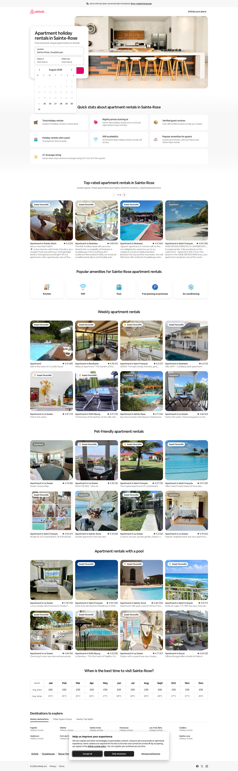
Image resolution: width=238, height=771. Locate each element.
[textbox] (47, 62)
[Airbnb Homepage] (37, 11)
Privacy (53, 766)
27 (55, 103)
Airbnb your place (197, 11)
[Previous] (114, 195)
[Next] (124, 195)
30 (72, 103)
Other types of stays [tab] (62, 719)
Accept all (87, 754)
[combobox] (59, 52)
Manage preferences (150, 754)
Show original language (141, 3)
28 (61, 103)
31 (39, 109)
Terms (61, 766)
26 (50, 103)
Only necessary (119, 754)
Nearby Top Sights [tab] (84, 719)
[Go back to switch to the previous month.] (39, 70)
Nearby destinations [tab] (39, 719)
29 (66, 103)
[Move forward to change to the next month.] (71, 70)
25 (44, 103)
